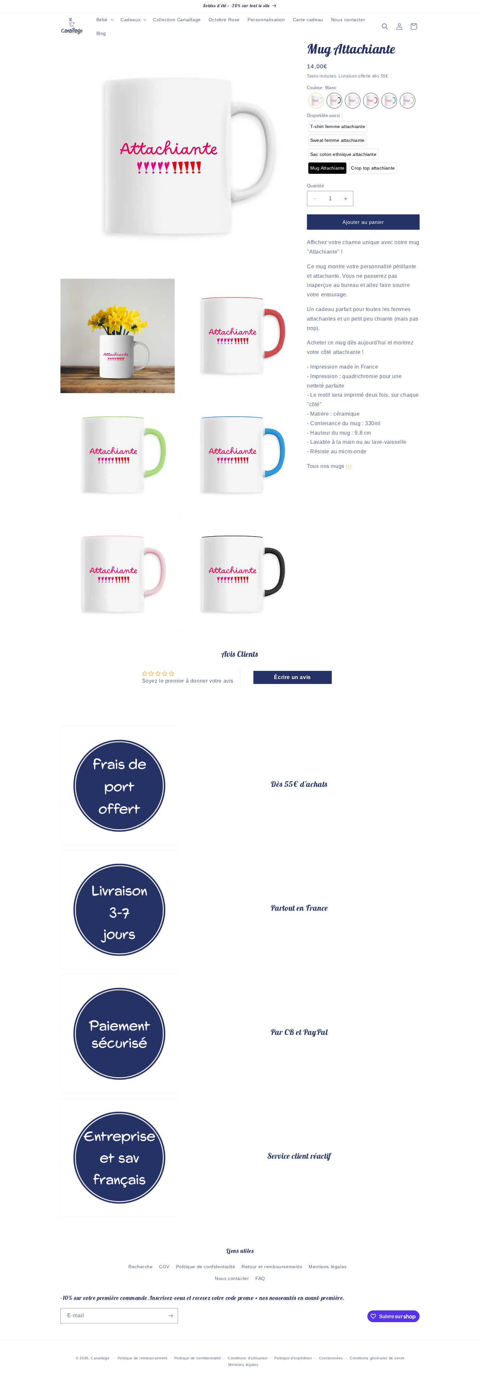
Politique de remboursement (143, 1358)
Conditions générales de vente (377, 1358)
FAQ (260, 1278)
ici (349, 466)
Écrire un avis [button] (292, 677)
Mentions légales (328, 1266)
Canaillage (100, 1358)
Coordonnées (331, 1358)
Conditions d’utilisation (248, 1358)
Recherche (140, 1266)
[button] (104, 19)
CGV (164, 1266)
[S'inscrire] (170, 1315)
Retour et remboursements (272, 1266)
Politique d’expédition (293, 1358)
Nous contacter (232, 1278)
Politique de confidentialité (205, 1266)
